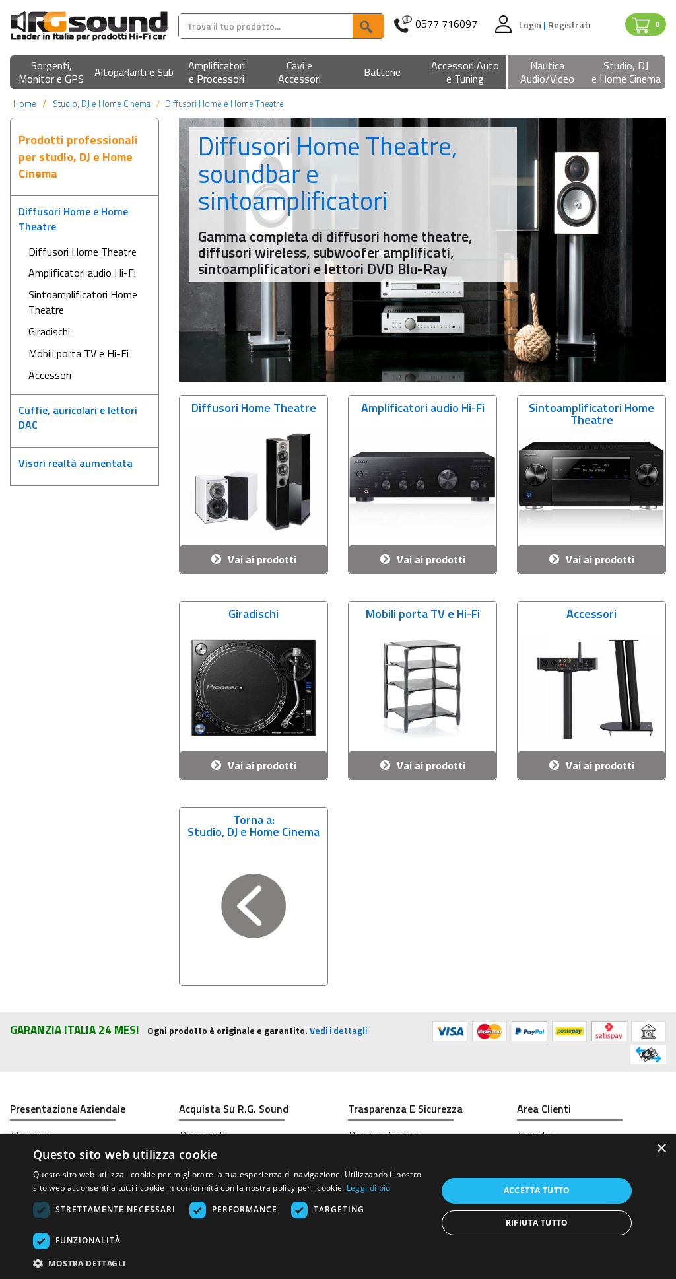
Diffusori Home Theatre (82, 251)
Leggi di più (369, 1187)
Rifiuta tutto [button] (537, 1222)
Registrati (569, 25)
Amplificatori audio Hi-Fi (82, 273)
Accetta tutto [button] (537, 1190)
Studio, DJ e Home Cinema (102, 103)
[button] (51, 73)
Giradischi (49, 331)
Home (24, 103)
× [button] (661, 1149)
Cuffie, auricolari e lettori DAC (77, 417)
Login (531, 25)
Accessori (49, 375)
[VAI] (368, 26)
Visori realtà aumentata (75, 463)
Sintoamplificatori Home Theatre (82, 302)
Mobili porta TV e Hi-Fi (78, 353)
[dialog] (338, 1206)
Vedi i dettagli (338, 1030)
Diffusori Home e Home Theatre (224, 103)
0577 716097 (446, 24)
